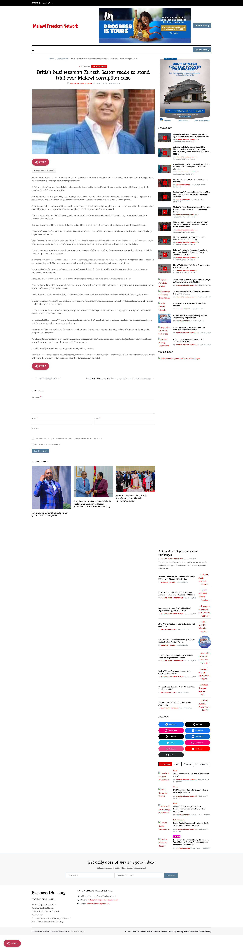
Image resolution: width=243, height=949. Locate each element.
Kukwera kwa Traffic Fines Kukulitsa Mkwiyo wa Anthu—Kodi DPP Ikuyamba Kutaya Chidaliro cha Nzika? (190, 252)
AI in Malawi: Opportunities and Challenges (178, 553)
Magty (82, 931)
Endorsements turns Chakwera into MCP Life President (191, 180)
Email (98, 418)
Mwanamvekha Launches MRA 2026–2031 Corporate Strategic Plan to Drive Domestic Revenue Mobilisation (190, 224)
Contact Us (155, 931)
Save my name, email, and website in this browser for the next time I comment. (68, 438)
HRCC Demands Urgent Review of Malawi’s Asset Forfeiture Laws (190, 791)
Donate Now (201, 25)
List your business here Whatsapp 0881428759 (51, 918)
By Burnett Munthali (170, 708)
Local (175, 770)
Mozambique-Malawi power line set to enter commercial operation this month (189, 328)
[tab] (165, 764)
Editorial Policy (205, 931)
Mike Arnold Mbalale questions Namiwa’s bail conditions (189, 304)
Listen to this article (45, 170)
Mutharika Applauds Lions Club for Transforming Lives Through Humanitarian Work (131, 498)
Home (127, 931)
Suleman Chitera (183, 200)
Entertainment (178, 820)
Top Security (37, 914)
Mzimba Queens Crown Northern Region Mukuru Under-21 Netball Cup (189, 238)
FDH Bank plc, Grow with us (44, 904)
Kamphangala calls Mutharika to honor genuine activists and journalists (49, 514)
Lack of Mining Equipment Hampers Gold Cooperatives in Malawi (188, 340)
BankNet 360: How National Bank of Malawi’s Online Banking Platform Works (190, 316)
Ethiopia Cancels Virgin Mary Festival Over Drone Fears (175, 703)
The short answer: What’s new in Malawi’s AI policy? (191, 774)
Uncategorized (99, 66)
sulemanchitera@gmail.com (98, 903)
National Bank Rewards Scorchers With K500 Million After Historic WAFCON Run (176, 577)
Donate (164, 931)
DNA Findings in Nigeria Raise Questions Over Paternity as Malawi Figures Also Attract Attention (191, 166)
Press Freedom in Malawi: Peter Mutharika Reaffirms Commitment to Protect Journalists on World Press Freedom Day (93, 504)
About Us (135, 931)
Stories (175, 787)
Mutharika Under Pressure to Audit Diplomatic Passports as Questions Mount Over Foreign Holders (191, 209)
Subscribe (194, 931)
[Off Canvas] (33, 50)
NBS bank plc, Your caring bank (45, 911)
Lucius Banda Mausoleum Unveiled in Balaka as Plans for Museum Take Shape (191, 824)
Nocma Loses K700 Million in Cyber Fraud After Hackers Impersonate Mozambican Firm (191, 135)
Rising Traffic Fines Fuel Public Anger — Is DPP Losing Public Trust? (191, 265)
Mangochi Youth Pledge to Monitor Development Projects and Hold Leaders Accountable (189, 808)
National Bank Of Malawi (43, 908)
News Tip (172, 931)
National (177, 836)
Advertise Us (145, 931)
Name (35, 418)
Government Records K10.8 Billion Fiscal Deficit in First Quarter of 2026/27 (191, 292)
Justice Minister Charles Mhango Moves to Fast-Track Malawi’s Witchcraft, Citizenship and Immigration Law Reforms (192, 842)
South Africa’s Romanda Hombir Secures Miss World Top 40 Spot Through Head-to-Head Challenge (191, 194)
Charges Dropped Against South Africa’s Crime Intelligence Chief (176, 687)
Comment (36, 397)
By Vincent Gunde (183, 185)
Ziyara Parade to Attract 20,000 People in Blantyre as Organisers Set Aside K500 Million (191, 280)
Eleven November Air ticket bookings (48, 921)
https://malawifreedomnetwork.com (103, 899)
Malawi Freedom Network (81, 83)
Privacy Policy (183, 931)
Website (35, 428)
